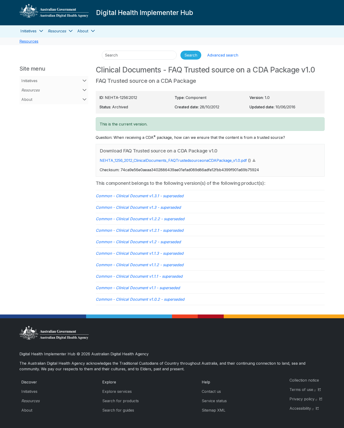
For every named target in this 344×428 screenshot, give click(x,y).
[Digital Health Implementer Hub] (54, 13)
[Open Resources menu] (70, 31)
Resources (57, 31)
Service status (214, 400)
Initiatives (28, 31)
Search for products (120, 400)
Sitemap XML (213, 410)
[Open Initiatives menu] (41, 31)
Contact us (211, 391)
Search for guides (118, 410)
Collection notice (304, 380)
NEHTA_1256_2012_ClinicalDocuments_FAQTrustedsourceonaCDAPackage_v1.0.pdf (173, 160)
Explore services (117, 391)
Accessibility (300, 408)
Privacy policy (302, 399)
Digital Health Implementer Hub (144, 13)
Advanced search (222, 55)
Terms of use (301, 389)
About (82, 31)
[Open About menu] (93, 31)
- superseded (139, 195)
